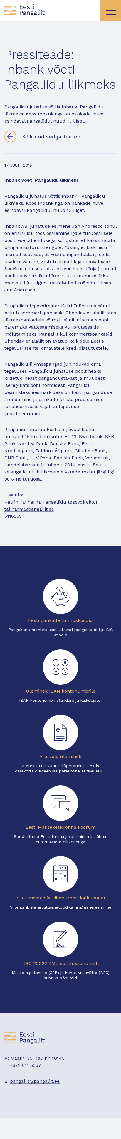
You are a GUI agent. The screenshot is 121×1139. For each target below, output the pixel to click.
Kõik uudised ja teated (51, 136)
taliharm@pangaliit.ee (29, 509)
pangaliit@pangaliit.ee (35, 1081)
